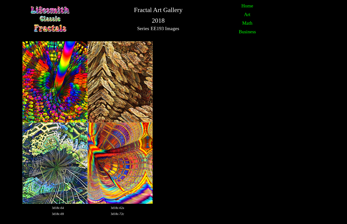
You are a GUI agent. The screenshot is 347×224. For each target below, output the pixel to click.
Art (247, 14)
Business (247, 31)
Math (247, 23)
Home (247, 5)
